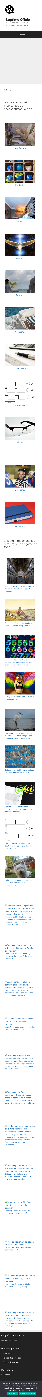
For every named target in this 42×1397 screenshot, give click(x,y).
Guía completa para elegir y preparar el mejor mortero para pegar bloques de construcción (19, 1066)
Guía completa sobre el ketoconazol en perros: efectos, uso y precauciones (19, 882)
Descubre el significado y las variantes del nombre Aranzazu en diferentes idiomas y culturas (18, 662)
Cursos (20, 222)
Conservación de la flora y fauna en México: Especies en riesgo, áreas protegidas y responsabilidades (19, 735)
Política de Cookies (11, 1362)
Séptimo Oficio (18, 20)
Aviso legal (7, 1353)
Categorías (20, 490)
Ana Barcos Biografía (9, 1340)
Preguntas (20, 405)
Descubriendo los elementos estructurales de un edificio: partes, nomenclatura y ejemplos (19, 992)
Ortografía (20, 526)
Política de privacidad (12, 1358)
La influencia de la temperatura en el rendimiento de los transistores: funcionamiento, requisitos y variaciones (19, 1141)
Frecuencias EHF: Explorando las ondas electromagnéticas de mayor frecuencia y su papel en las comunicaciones (19, 921)
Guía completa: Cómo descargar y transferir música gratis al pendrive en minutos (20, 1103)
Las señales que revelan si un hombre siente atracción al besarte (20, 1028)
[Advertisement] (21, 60)
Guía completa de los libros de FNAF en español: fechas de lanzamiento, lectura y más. (19, 1323)
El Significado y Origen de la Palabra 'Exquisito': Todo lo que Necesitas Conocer (19, 588)
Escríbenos (5, 1375)
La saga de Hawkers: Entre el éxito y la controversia (19, 697)
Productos (20, 185)
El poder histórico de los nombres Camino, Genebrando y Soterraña (18, 624)
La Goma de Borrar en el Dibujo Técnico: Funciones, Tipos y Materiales (17, 1286)
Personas (20, 258)
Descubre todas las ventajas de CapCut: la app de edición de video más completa (19, 846)
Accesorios (20, 332)
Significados (20, 148)
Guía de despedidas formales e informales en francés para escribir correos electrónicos (19, 809)
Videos (20, 442)
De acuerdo (12, 1394)
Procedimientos (20, 368)
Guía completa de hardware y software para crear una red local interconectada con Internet (18, 1176)
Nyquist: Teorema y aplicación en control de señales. (18, 1248)
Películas (20, 295)
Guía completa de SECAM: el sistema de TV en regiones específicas (19, 771)
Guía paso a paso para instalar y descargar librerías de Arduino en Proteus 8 (18, 956)
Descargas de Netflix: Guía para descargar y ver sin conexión (17, 1212)
